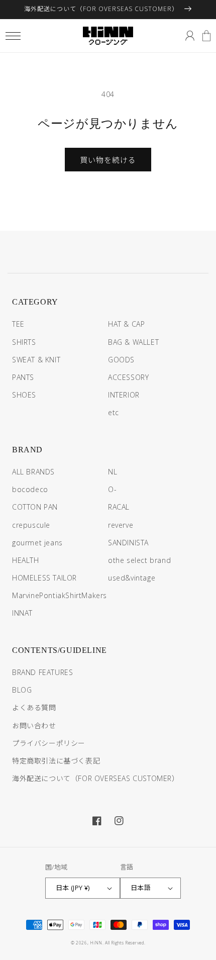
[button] (13, 36)
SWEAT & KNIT (36, 359)
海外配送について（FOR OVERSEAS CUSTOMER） (95, 778)
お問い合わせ (34, 725)
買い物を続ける (108, 160)
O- (112, 489)
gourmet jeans (37, 542)
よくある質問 (34, 707)
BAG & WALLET (133, 342)
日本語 (141, 887)
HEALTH (25, 560)
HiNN (96, 942)
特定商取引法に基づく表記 (56, 760)
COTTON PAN (35, 507)
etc (113, 412)
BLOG (22, 690)
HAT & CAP (126, 324)
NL (112, 471)
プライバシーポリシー (48, 743)
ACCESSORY (128, 377)
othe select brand (139, 560)
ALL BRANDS (33, 471)
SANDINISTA (128, 542)
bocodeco (30, 489)
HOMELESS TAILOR (44, 578)
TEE (18, 324)
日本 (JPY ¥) (73, 887)
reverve (120, 525)
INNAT (22, 613)
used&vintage (131, 578)
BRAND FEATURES (42, 672)
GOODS (121, 359)
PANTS (23, 377)
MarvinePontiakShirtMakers (59, 595)
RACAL (119, 507)
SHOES (24, 395)
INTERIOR (124, 395)
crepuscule (31, 525)
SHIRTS (24, 342)
